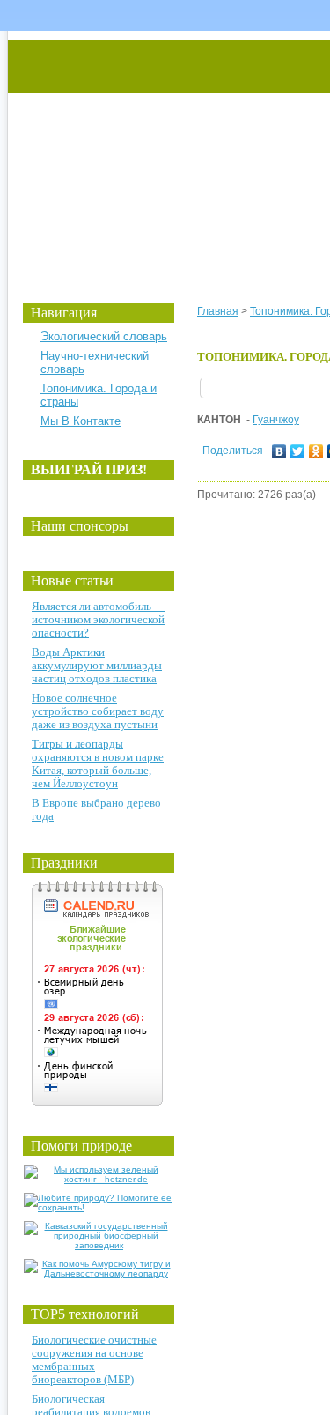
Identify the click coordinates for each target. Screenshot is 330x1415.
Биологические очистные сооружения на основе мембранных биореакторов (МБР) (94, 1359)
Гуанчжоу (276, 419)
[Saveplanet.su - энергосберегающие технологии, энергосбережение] (173, 152)
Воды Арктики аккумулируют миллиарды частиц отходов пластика (97, 665)
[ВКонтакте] (279, 451)
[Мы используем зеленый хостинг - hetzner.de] (99, 1179)
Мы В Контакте (80, 421)
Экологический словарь (103, 336)
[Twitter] (298, 451)
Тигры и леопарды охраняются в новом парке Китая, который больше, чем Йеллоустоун (98, 763)
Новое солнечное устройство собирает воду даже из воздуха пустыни (98, 711)
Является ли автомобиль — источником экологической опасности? (98, 619)
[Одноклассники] (316, 451)
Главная (217, 311)
